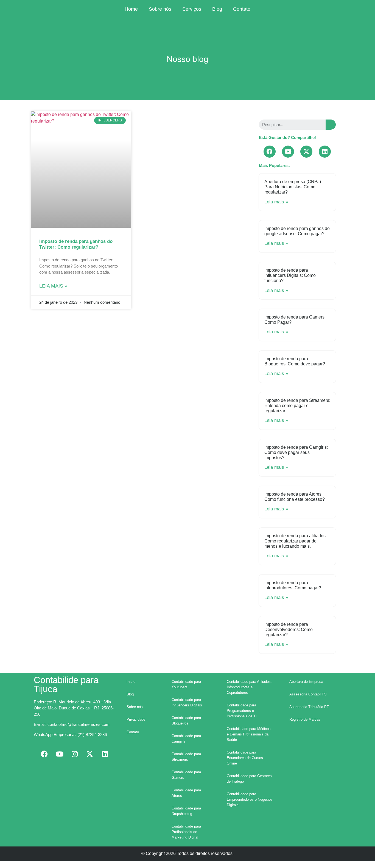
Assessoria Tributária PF (309, 707)
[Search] (331, 125)
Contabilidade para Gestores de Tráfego (249, 778)
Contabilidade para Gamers (186, 775)
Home (131, 9)
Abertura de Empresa (306, 682)
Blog (217, 9)
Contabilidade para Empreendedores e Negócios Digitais (250, 799)
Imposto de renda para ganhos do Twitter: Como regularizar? (76, 244)
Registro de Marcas (304, 719)
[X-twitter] (306, 152)
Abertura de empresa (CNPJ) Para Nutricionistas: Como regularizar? (292, 186)
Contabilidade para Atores (186, 793)
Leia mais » (53, 286)
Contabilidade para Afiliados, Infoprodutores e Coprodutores (249, 687)
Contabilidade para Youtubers (186, 684)
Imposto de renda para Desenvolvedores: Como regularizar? (288, 629)
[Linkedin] (325, 152)
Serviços (191, 9)
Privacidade (136, 719)
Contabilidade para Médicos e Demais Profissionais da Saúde (249, 734)
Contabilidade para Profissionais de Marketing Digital (186, 831)
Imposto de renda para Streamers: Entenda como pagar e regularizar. (297, 405)
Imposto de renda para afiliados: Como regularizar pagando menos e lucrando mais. (295, 541)
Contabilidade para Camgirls (186, 738)
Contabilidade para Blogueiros (186, 720)
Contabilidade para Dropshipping (186, 811)
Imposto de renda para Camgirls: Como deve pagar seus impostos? (296, 452)
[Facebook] (270, 152)
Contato (241, 9)
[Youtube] (288, 152)
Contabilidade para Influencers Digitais (187, 702)
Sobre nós (160, 9)
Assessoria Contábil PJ (308, 694)
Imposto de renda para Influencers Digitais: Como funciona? (290, 275)
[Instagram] (75, 754)
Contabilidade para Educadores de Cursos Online (245, 757)
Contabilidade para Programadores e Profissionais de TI (242, 710)
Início (131, 682)
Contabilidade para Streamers (186, 756)
